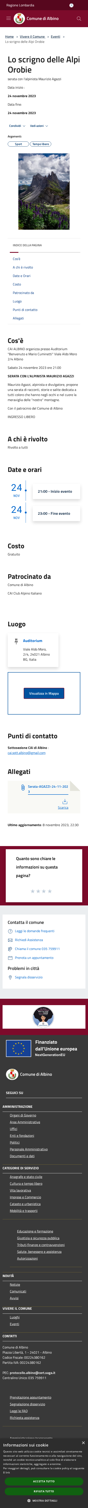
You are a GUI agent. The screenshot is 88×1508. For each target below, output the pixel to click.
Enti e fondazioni (22, 1135)
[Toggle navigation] (8, 18)
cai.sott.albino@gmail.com (26, 752)
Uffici (13, 1128)
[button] (44, 1500)
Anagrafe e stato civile (26, 1176)
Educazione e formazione (35, 1231)
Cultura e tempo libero (26, 1183)
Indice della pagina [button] (27, 245)
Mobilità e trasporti (24, 1210)
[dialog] (44, 1473)
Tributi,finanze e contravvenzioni (41, 1244)
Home (9, 36)
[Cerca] (79, 18)
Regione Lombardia (20, 5)
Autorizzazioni (27, 1258)
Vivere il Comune (32, 36)
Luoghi (15, 1317)
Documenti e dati (22, 1155)
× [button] (83, 1443)
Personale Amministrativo (29, 1149)
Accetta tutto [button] (44, 1481)
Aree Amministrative (25, 1122)
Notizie (15, 1284)
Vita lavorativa (20, 1190)
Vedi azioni (37, 125)
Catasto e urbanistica (25, 1203)
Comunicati (18, 1291)
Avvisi (14, 1298)
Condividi (15, 125)
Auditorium (32, 640)
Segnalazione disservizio (27, 1404)
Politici (15, 1142)
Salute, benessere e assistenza (39, 1251)
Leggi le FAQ (19, 1410)
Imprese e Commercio (25, 1197)
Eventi (55, 36)
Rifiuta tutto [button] (44, 1491)
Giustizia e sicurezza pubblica (38, 1238)
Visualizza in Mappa (44, 693)
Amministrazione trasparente (31, 1438)
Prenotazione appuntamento (30, 1397)
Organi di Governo (23, 1115)
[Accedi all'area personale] (71, 5)
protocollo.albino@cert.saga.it (32, 1372)
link (8, 1472)
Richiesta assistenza (24, 1417)
